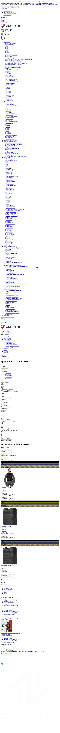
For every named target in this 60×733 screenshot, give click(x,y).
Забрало (8, 124)
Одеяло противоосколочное (13, 285)
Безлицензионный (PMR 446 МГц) (15, 210)
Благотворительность (9, 602)
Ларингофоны (10, 222)
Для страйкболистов (11, 116)
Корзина (4, 322)
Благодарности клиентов (10, 13)
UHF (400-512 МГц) (11, 212)
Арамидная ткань (10, 151)
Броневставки (9, 180)
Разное (8, 225)
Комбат (8, 200)
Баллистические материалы (10, 141)
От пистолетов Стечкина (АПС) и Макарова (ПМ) (19, 59)
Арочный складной (11, 257)
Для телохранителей (11, 79)
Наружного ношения (11, 55)
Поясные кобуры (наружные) (13, 170)
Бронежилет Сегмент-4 (6, 487)
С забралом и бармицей (12, 121)
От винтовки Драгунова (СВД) (14, 64)
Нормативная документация (11, 605)
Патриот (8, 132)
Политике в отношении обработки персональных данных (43, 4)
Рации (5, 192)
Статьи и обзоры (8, 588)
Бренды (5, 604)
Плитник (8, 91)
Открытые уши (10, 136)
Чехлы (8, 85)
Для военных (9, 115)
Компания (8, 342)
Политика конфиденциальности (12, 611)
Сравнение (9, 22)
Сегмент (8, 89)
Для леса (8, 238)
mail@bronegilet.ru (5, 619)
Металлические (10, 174)
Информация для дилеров (10, 601)
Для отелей (9, 244)
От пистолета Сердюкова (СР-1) (14, 60)
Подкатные (9, 251)
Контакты (3, 21)
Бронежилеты (7, 42)
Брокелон (8, 93)
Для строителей (10, 234)
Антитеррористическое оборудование (13, 265)
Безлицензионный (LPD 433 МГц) (15, 209)
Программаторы (10, 224)
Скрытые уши (9, 137)
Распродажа (6, 315)
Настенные (9, 168)
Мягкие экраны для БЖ (12, 153)
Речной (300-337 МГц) (12, 216)
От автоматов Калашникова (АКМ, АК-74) (17, 63)
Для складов (9, 242)
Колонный (9, 258)
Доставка (3, 18)
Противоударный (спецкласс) (13, 105)
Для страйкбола (10, 236)
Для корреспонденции (12, 278)
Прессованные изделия (12, 147)
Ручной (8, 254)
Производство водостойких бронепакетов (16, 156)
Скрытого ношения (11, 54)
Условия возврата (8, 610)
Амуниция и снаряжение (10, 289)
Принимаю (15, 7)
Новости (6, 587)
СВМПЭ (8, 149)
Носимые (8, 269)
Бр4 (7, 50)
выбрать (4, 491)
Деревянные (9, 188)
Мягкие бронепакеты (11, 145)
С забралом (9, 120)
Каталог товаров (5, 34)
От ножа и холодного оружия (13, 65)
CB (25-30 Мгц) (10, 214)
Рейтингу (3, 456)
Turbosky (8, 196)
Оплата (2, 20)
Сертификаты (4, 17)
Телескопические (10, 184)
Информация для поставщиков (11, 600)
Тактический (9, 100)
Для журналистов (10, 77)
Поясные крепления (11, 185)
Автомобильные (10, 206)
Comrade (8, 197)
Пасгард (8, 178)
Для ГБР (8, 73)
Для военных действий (12, 81)
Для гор (8, 237)
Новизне (3, 451)
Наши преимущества (9, 12)
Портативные (9, 205)
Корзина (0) (6, 336)
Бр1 (7, 46)
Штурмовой (9, 99)
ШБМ (7, 131)
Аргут (8, 198)
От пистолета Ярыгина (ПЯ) (13, 62)
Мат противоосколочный (12, 287)
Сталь (7, 68)
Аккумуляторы (10, 218)
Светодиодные (10, 189)
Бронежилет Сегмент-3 (6, 526)
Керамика (8, 71)
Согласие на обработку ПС (10, 613)
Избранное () (7, 339)
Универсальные (10, 273)
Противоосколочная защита (10, 140)
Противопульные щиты (12, 297)
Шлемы (5, 101)
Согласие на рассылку (9, 614)
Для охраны (9, 75)
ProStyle (8, 305)
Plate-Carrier (9, 56)
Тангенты (8, 221)
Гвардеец (8, 92)
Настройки (3, 7)
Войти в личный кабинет (7, 333)
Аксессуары (9, 172)
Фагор (8, 88)
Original (8, 303)
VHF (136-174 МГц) (11, 213)
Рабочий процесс (8, 11)
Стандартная (9, 119)
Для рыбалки (9, 232)
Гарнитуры (9, 220)
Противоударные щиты (12, 295)
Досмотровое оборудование (10, 246)
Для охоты (9, 233)
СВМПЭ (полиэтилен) (12, 69)
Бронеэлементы (10, 84)
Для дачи (8, 241)
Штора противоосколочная (13, 286)
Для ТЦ (8, 245)
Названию (3, 448)
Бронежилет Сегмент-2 (6, 565)
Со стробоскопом (10, 190)
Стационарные (10, 270)
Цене (2, 459)
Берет (7, 129)
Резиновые (9, 182)
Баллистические (10, 307)
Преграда (8, 261)
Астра (7, 202)
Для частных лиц (10, 80)
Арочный (8, 255)
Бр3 (7, 48)
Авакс (8, 128)
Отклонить (9, 7)
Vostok (8, 201)
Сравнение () (7, 338)
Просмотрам (4, 454)
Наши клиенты (7, 15)
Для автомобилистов (11, 240)
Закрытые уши (10, 139)
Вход (2, 33)
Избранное (3, 22)
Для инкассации (10, 76)
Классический (10, 96)
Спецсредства (7, 157)
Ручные (8, 250)
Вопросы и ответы (8, 589)
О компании (4, 8)
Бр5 (7, 51)
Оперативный (9, 97)
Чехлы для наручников (12, 176)
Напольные (9, 166)
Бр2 (7, 47)
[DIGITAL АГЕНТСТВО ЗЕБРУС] (30, 731)
